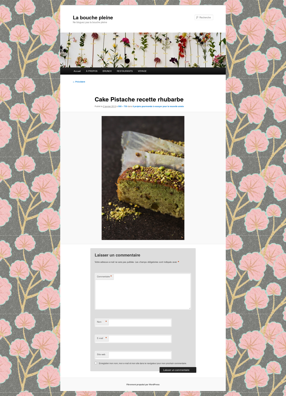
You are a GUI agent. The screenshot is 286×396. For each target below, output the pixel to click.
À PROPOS (91, 71)
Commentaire (104, 276)
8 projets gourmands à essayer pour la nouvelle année (158, 106)
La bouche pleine (93, 17)
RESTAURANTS (125, 71)
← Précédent (79, 81)
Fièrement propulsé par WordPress (143, 384)
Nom (102, 321)
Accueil (77, 71)
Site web (101, 354)
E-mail (102, 338)
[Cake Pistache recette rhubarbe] (143, 178)
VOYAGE (142, 71)
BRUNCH (107, 71)
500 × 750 (122, 106)
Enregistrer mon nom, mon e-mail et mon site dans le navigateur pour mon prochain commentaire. (143, 363)
